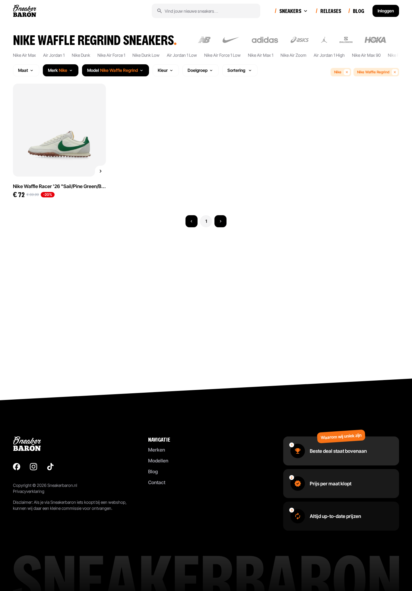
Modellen (158, 461)
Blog (153, 471)
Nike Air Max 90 (366, 55)
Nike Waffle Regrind (373, 72)
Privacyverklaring (28, 491)
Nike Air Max (24, 55)
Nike (337, 72)
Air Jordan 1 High (329, 55)
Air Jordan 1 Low (182, 55)
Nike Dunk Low (146, 55)
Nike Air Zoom (293, 55)
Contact (156, 482)
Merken (156, 450)
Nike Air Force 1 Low (222, 55)
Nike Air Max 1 (260, 55)
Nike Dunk (81, 55)
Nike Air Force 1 (111, 55)
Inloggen (386, 10)
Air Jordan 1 (54, 55)
